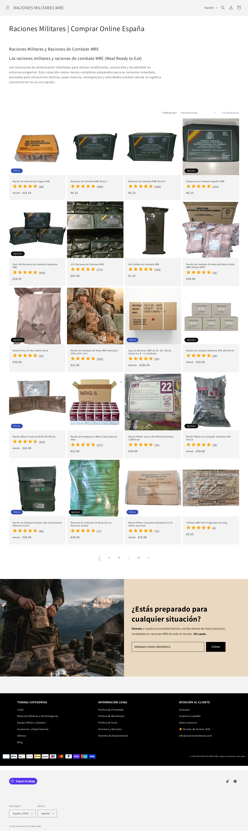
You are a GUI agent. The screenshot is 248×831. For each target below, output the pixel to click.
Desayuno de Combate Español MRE (205, 181)
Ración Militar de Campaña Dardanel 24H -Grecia (209, 438)
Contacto (184, 709)
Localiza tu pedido (190, 716)
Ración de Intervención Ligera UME (31, 181)
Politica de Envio (107, 722)
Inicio (20, 709)
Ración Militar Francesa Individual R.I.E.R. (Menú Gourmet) (150, 524)
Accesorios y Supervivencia (32, 729)
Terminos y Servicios (110, 729)
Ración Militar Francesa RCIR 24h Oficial (34, 436)
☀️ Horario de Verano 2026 (194, 729)
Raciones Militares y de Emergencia (37, 716)
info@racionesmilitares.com (195, 735)
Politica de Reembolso (111, 716)
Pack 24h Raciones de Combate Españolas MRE (35, 266)
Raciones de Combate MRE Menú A (89, 181)
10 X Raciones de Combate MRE (87, 264)
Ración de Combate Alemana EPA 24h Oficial (210, 350)
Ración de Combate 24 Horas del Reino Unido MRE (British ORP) (210, 266)
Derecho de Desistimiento (113, 735)
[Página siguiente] (149, 558)
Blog (20, 742)
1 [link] (99, 557)
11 (138, 557)
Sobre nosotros (188, 722)
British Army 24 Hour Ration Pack (30, 350)
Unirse (216, 646)
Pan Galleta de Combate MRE (143, 264)
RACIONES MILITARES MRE (29, 826)
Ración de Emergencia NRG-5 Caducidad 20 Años (94, 438)
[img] (25, 186)
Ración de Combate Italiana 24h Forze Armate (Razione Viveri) (37, 524)
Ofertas (21, 735)
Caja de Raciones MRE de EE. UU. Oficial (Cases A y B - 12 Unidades (149, 352)
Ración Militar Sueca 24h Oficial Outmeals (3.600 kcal (151, 438)
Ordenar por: (169, 112)
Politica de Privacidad (110, 709)
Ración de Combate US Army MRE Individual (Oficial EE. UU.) (94, 352)
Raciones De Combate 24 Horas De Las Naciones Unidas (91, 524)
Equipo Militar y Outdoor (31, 722)
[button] (8, 8)
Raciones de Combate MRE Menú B (146, 181)
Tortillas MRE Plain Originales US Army (206, 522)
